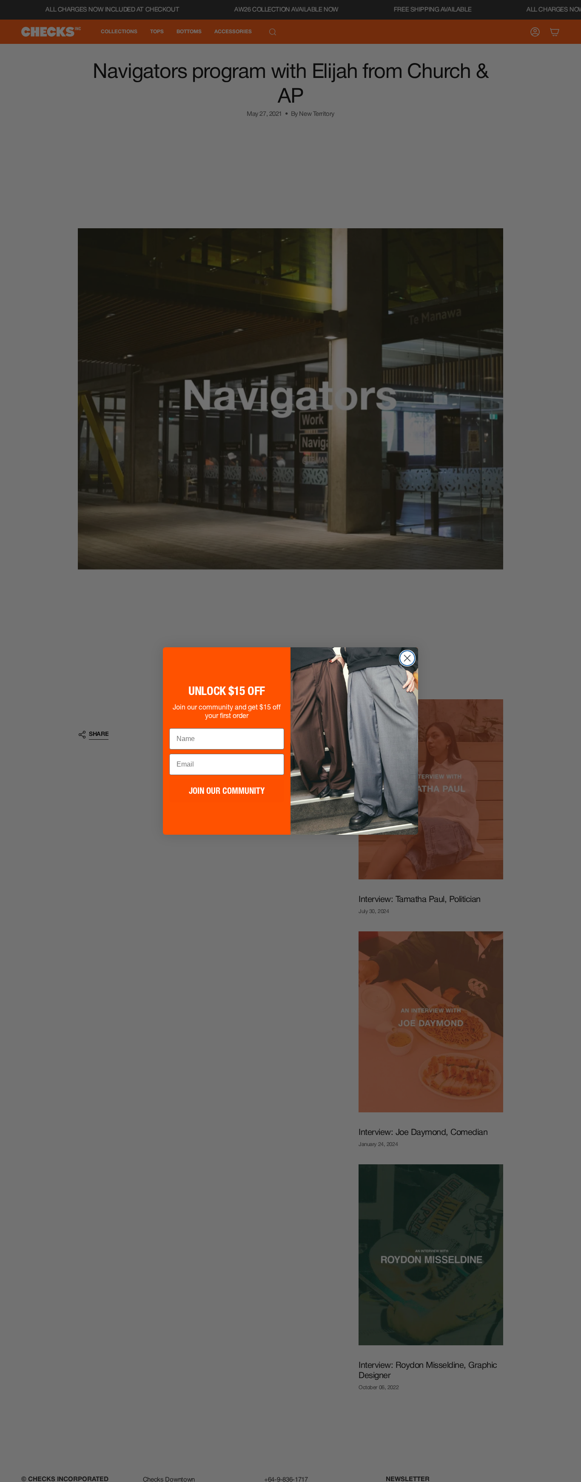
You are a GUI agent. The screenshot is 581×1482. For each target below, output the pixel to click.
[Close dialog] (407, 658)
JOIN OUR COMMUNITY (227, 791)
